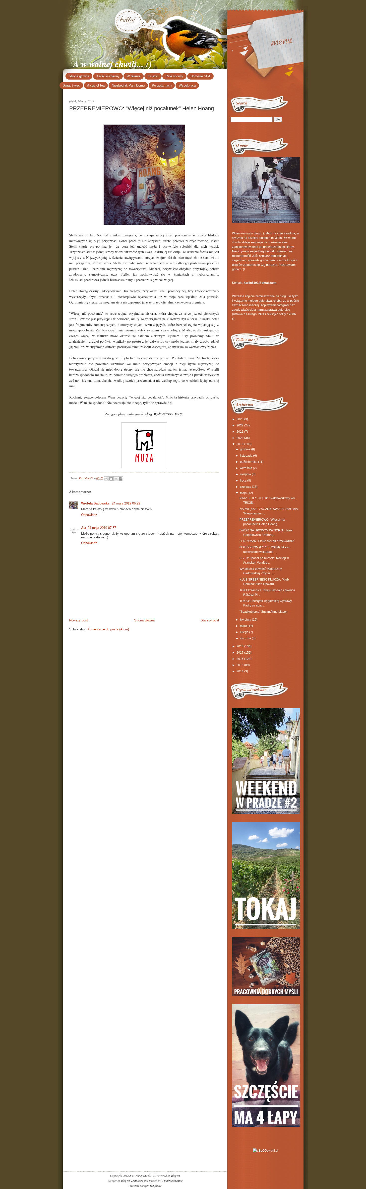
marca (244, 626)
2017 (240, 652)
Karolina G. (86, 478)
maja (243, 493)
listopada (246, 455)
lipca (243, 480)
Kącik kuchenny (108, 76)
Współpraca (187, 85)
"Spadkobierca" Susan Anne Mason (264, 611)
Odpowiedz (89, 515)
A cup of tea (96, 85)
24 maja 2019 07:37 (102, 528)
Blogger (175, 1176)
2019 (240, 444)
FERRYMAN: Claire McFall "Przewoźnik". (267, 541)
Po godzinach (162, 85)
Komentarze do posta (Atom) (108, 629)
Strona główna (79, 76)
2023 (240, 419)
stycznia (245, 638)
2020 (240, 438)
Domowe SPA (200, 76)
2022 (240, 425)
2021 (240, 431)
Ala (83, 528)
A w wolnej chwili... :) (112, 64)
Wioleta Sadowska (95, 503)
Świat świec (71, 85)
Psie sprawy (174, 76)
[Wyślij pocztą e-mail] (106, 478)
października (248, 462)
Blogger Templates (132, 1181)
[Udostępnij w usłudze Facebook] (120, 478)
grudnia (245, 449)
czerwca (245, 487)
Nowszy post (78, 620)
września (246, 468)
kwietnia (245, 619)
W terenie (133, 76)
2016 (240, 659)
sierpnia (245, 474)
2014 (240, 671)
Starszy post (210, 620)
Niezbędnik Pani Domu (128, 85)
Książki (153, 76)
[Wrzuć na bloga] (111, 478)
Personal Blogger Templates (145, 1186)
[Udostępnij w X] (115, 478)
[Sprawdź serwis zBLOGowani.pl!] (265, 1150)
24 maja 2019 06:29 (126, 503)
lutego (244, 632)
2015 (240, 665)
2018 (240, 646)
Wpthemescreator (172, 1181)
